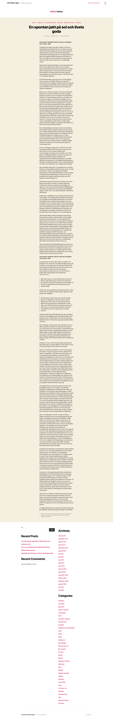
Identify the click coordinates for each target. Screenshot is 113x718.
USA (59, 697)
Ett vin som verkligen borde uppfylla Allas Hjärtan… (35, 547)
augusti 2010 (62, 551)
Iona (56, 515)
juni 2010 (61, 557)
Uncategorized (62, 694)
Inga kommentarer (65, 36)
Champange (61, 613)
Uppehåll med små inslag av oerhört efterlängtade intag (37, 553)
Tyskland (61, 691)
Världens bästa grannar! (28, 550)
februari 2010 (62, 569)
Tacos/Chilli (61, 682)
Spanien (60, 676)
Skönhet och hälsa (69, 22)
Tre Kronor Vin (62, 688)
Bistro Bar (43, 513)
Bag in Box (61, 607)
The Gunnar (66, 515)
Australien (61, 604)
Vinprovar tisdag (63, 700)
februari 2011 (62, 542)
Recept (60, 655)
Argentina (61, 601)
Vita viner (61, 703)
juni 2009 (61, 590)
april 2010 (61, 563)
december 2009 (63, 575)
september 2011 (63, 539)
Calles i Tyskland (63, 610)
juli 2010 (60, 554)
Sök (22, 527)
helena (47, 36)
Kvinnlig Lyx (40, 22)
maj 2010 (61, 560)
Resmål (60, 658)
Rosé (59, 667)
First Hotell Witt (68, 513)
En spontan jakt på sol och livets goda (56, 29)
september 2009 (63, 581)
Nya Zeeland (62, 649)
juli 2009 (61, 587)
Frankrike (61, 625)
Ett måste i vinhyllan (64, 619)
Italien (60, 637)
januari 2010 (62, 572)
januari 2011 (61, 545)
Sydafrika (78, 22)
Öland (62, 515)
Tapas (60, 685)
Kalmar (58, 515)
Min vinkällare (62, 643)
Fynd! (60, 631)
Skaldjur (60, 670)
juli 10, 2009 (55, 36)
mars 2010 (61, 566)
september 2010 (63, 548)
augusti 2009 (62, 584)
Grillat (34, 22)
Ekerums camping (49, 513)
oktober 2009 (62, 578)
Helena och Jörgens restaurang (48, 515)
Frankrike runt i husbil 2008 (66, 628)
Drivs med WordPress (41, 714)
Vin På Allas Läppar (13, 3)
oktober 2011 (62, 536)
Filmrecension (62, 622)
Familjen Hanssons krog (59, 513)
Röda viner (60, 22)
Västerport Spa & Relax (46, 516)
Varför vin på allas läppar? (94, 3)
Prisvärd (60, 652)
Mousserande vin (63, 646)
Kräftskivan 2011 (26, 544)
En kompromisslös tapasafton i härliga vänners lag (35, 541)
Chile (59, 616)
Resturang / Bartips (50, 22)
